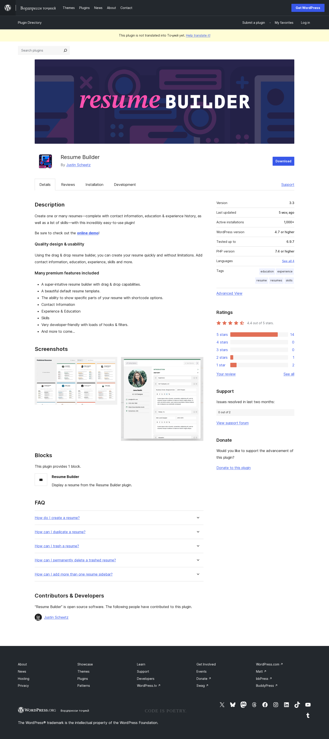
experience (285, 271)
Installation (94, 184)
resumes (276, 280)
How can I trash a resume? (57, 546)
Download (283, 161)
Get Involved (206, 664)
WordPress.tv (149, 685)
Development (125, 184)
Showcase (85, 664)
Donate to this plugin (233, 467)
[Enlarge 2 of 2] (197, 363)
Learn (141, 664)
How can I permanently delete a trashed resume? (75, 560)
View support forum (232, 423)
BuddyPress (267, 685)
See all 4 (288, 261)
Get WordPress (308, 8)
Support (287, 184)
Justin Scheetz (78, 165)
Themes (83, 671)
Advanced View (229, 293)
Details (45, 184)
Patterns (83, 685)
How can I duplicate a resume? (60, 532)
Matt (261, 671)
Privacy (23, 685)
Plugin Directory (30, 22)
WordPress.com (269, 664)
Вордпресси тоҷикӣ (75, 710)
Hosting (23, 678)
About (22, 664)
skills (289, 280)
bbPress (264, 678)
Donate (204, 678)
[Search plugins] (65, 50)
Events (202, 671)
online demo (87, 233)
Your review (226, 374)
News (22, 671)
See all (289, 374)
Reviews (68, 184)
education (267, 271)
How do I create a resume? (57, 518)
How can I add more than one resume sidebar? (74, 574)
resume (261, 280)
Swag (203, 685)
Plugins (82, 678)
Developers (145, 678)
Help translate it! (198, 35)
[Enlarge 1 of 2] (111, 363)
